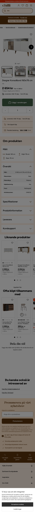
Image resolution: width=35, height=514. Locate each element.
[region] (17, 501)
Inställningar (17, 509)
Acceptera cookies (17, 504)
